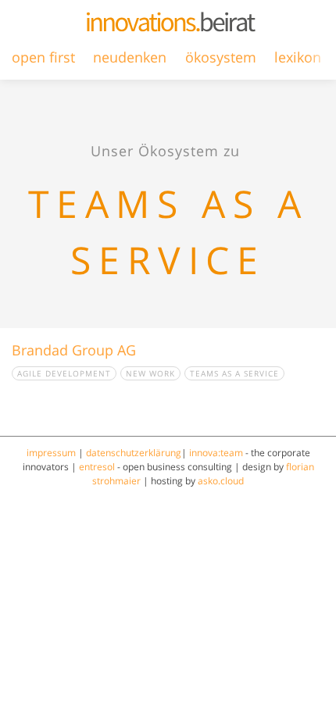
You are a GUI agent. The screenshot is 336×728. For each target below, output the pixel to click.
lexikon (297, 57)
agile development (64, 373)
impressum (51, 452)
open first (43, 57)
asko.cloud (221, 480)
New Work (150, 373)
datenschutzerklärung (133, 452)
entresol (97, 466)
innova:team (216, 452)
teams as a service (234, 373)
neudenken (129, 57)
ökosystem (220, 57)
